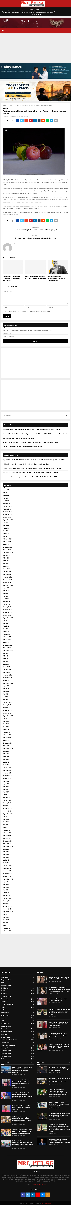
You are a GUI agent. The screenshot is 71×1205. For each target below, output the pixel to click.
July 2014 (6, 884)
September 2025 (8, 520)
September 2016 (8, 814)
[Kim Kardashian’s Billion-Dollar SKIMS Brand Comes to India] (42, 979)
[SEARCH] (66, 415)
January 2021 (7, 672)
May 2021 (6, 661)
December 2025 (7, 512)
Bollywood (31, 12)
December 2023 (7, 577)
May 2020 (6, 694)
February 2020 (7, 702)
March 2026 (6, 503)
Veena (6, 116)
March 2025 (6, 536)
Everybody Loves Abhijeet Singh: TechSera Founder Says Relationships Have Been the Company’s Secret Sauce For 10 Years (59, 1128)
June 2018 (6, 756)
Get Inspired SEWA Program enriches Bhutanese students (35, 277)
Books (35, 11)
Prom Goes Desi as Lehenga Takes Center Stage (58, 999)
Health (40, 11)
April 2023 (6, 599)
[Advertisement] (35, 48)
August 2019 (6, 718)
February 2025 (7, 539)
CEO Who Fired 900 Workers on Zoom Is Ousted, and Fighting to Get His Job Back (59, 1068)
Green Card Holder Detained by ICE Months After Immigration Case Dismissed (37, 468)
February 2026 (7, 506)
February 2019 (7, 735)
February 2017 (7, 800)
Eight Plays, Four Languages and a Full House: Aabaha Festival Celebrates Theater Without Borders (21, 1119)
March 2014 (6, 895)
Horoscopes (5, 1012)
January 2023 (7, 607)
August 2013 (6, 914)
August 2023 (6, 588)
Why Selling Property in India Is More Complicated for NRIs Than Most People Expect (59, 1080)
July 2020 (6, 688)
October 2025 (7, 517)
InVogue (54, 11)
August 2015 (6, 849)
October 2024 (7, 550)
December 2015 (7, 838)
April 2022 (6, 631)
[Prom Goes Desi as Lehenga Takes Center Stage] (42, 1001)
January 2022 (7, 639)
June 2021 (6, 658)
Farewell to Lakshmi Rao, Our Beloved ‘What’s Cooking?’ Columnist (38, 472)
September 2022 (8, 618)
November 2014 (7, 873)
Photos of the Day (8, 1004)
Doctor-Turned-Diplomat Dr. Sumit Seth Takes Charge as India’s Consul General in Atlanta (30, 442)
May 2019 (6, 727)
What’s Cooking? (16, 12)
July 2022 (6, 623)
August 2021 (6, 653)
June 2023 (6, 593)
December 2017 (7, 773)
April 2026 (6, 501)
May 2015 (6, 857)
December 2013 (7, 903)
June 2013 (6, 920)
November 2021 (7, 645)
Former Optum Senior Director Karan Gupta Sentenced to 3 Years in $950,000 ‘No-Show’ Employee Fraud (35, 434)
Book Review (5, 988)
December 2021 (7, 642)
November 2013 (7, 906)
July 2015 (6, 852)
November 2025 (7, 514)
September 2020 (8, 683)
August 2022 (6, 620)
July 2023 (6, 590)
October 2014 (7, 876)
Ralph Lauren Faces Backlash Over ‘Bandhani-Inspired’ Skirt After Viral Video (59, 1023)
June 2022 (6, 626)
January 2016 (7, 835)
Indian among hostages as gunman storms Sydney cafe (35, 238)
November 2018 (7, 743)
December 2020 (7, 675)
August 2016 (6, 816)
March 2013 (6, 928)
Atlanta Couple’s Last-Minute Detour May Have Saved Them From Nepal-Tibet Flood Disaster (31, 429)
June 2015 (6, 854)
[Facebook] (30, 14)
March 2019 (6, 732)
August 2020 (6, 686)
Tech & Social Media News (9, 1040)
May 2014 (6, 890)
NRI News (10, 11)
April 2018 (6, 762)
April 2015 (6, 860)
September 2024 (8, 552)
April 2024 (6, 566)
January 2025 (7, 541)
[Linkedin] (34, 14)
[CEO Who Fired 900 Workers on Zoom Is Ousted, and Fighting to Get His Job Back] (42, 1069)
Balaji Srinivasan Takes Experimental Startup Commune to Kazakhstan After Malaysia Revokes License (59, 1092)
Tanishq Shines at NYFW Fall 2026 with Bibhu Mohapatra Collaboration (58, 1035)
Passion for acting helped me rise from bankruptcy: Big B (36, 230)
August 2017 (6, 784)
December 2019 (7, 707)
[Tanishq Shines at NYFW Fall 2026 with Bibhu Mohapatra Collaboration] (42, 1036)
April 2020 (6, 697)
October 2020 (7, 680)
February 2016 (7, 833)
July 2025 (6, 525)
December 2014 (7, 871)
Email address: (7, 333)
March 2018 (6, 765)
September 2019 (8, 716)
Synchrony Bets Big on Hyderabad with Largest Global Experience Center (59, 1104)
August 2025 (6, 522)
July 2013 (6, 917)
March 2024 (6, 569)
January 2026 (7, 509)
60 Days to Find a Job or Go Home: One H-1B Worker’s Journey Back (28, 464)
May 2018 (6, 759)
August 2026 (6, 490)
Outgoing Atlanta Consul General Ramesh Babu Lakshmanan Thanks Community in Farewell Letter (22, 1095)
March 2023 (6, 601)
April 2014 (6, 892)
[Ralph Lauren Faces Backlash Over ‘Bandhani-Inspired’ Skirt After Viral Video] (42, 1024)
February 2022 (7, 637)
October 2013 (7, 909)
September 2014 (8, 879)
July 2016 (6, 819)
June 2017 (6, 789)
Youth (2, 1059)
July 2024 (6, 558)
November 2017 (7, 775)
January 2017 (7, 803)
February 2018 (7, 767)
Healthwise (4, 1010)
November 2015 (7, 841)
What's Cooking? (6, 1056)
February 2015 (7, 865)
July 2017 (6, 786)
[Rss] (40, 14)
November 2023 (7, 580)
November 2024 (7, 547)
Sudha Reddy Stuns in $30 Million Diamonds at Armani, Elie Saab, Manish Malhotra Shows (59, 989)
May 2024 (6, 563)
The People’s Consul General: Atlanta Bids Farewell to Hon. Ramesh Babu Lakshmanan (22, 1131)
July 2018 (6, 754)
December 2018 (7, 740)
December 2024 (7, 544)
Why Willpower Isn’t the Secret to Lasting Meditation (18, 438)
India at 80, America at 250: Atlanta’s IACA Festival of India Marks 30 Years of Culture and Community (22, 1143)
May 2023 (6, 596)
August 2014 (6, 882)
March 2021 (6, 667)
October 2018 (7, 746)
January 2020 (7, 705)
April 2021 (6, 664)
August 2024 (6, 555)
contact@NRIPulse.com (39, 1184)
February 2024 (7, 571)
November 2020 (7, 677)
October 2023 (7, 582)
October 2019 (7, 713)
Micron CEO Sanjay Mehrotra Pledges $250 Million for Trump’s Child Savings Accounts (59, 1140)
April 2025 (6, 533)
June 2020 (6, 691)
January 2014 (7, 901)
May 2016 (6, 824)
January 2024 (7, 574)
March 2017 (6, 797)
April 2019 (6, 729)
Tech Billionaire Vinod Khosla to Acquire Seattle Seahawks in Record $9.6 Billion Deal (59, 1115)
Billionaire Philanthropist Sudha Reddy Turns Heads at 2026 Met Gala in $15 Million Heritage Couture (59, 1012)
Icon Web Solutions (46, 1203)
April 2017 (6, 794)
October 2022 (7, 615)
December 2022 (7, 610)
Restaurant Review (41, 12)
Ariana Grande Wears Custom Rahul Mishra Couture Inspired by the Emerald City (59, 1046)
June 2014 (6, 887)
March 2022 (6, 634)
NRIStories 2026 (51, 12)
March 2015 (6, 863)
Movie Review (5, 1023)
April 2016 (6, 827)
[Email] (38, 14)
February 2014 (7, 898)
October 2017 (7, 778)
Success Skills (5, 1037)
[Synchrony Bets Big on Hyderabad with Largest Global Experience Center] (42, 1105)
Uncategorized (5, 1048)
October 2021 (7, 648)
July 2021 (6, 656)
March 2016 (6, 830)
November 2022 (7, 612)
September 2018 (8, 748)
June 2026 (6, 495)
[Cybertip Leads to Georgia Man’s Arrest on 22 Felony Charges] (6, 1108)
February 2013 (7, 931)
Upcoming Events (6, 1050)
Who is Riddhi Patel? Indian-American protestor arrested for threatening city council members (36, 460)
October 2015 (7, 844)
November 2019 (7, 710)
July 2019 (6, 721)
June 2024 (6, 560)
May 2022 (6, 629)
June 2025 (6, 528)
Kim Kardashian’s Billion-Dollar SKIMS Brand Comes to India (59, 978)
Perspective (30, 11)
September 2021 (8, 650)
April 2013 (6, 925)
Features (23, 11)
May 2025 (6, 531)
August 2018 (6, 751)
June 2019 (6, 724)
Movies (59, 11)
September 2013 (8, 911)
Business (16, 11)
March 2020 (6, 699)
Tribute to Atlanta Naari (8, 1045)
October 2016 (7, 811)
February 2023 (7, 604)
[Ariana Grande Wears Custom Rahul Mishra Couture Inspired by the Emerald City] (42, 1047)
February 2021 (7, 669)
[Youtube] (36, 14)
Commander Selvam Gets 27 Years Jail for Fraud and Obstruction (12, 278)
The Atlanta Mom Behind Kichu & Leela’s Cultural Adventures (43, 477)
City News (3, 11)
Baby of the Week (6, 980)
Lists (2, 1020)
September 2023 (8, 585)
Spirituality (4, 1034)
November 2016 (7, 808)
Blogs (3, 982)
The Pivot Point (6, 12)
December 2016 (7, 805)
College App (25, 12)
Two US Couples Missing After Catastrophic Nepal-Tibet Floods (22, 446)
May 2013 (6, 922)
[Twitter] (32, 14)
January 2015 (7, 868)
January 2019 (7, 737)
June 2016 (6, 822)
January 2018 (7, 770)
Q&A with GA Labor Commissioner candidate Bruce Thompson (56, 278)
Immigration (47, 11)
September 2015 (8, 846)
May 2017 (6, 792)
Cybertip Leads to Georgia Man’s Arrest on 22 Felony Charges (21, 1107)
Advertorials (5, 977)
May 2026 (6, 498)
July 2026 (6, 493)
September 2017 (8, 781)
